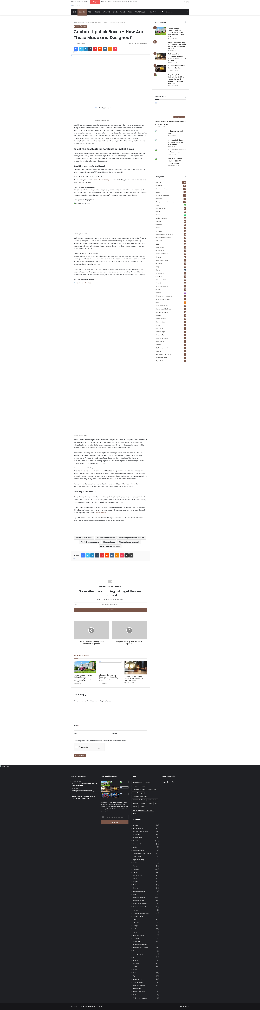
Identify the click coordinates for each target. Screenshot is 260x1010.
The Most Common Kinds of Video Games (177, 151)
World (122, 12)
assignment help (137, 782)
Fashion (158, 211)
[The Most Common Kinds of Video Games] (160, 152)
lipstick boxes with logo (110, 546)
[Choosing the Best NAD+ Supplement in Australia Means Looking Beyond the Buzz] (110, 667)
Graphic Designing (162, 312)
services (135, 806)
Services (159, 198)
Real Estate (160, 247)
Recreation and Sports (163, 354)
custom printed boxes (139, 800)
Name (76, 725)
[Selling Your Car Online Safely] (160, 134)
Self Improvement (162, 348)
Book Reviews (160, 361)
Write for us (140, 12)
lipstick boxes (101, 513)
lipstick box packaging (90, 542)
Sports (158, 289)
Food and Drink (161, 280)
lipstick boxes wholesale (130, 542)
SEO (157, 244)
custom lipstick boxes (106, 538)
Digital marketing (152, 800)
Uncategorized (161, 208)
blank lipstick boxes (85, 538)
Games (115, 12)
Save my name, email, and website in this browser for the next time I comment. (101, 740)
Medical (158, 257)
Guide (158, 192)
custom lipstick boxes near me (132, 538)
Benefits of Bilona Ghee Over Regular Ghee (176, 67)
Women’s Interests (162, 306)
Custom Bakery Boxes (139, 789)
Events (158, 351)
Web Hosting (160, 341)
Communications (161, 319)
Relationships (160, 332)
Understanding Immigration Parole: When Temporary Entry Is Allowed (123, 2)
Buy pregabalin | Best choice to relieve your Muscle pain (176, 142)
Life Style (106, 12)
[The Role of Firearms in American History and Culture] (124, 795)
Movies (158, 315)
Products (159, 231)
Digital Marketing (161, 218)
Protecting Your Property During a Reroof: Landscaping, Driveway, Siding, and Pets (83, 678)
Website (114, 733)
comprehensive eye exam (140, 786)
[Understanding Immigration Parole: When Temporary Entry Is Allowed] (136, 668)
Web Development (162, 260)
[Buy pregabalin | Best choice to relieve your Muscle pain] (160, 143)
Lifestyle (159, 224)
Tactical (142, 806)
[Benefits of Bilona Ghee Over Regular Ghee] (160, 68)
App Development (162, 286)
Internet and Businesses (164, 296)
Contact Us (152, 12)
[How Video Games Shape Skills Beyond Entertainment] (114, 795)
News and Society (162, 338)
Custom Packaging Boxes (140, 796)
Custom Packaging (138, 793)
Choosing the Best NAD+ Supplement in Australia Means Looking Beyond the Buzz (109, 678)
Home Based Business (163, 309)
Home (74, 12)
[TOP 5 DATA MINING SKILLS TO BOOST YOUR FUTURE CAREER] (160, 161)
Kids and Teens (161, 335)
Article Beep (99, 1006)
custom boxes (152, 789)
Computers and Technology (165, 202)
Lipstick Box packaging (101, 180)
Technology (149, 810)
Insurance (159, 328)
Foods (130, 12)
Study (158, 325)
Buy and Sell (160, 273)
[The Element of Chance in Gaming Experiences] (105, 795)
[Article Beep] (75, 6)
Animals (158, 283)
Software (159, 263)
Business (82, 12)
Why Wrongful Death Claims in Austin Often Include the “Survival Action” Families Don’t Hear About (176, 79)
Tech (90, 12)
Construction (160, 322)
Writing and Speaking (163, 299)
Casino (158, 344)
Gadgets (159, 276)
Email (76, 733)
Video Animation (161, 357)
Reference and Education (164, 234)
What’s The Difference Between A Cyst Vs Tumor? (170, 122)
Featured (83, 26)
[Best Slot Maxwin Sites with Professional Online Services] (124, 783)
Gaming (158, 221)
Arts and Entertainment (163, 237)
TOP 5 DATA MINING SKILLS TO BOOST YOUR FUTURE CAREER (176, 161)
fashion (143, 803)
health (150, 803)
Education (135, 803)
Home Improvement (162, 195)
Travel (97, 12)
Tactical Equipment (138, 810)
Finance (158, 228)
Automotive (160, 250)
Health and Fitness (162, 189)
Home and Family (162, 254)
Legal (158, 267)
